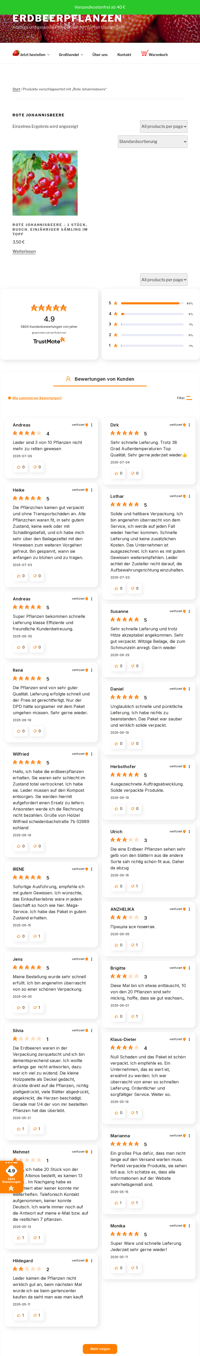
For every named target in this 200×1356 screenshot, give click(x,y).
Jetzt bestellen (32, 54)
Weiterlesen (24, 251)
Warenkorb (158, 54)
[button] (68, 378)
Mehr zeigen (100, 1349)
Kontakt (124, 54)
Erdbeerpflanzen (67, 18)
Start (16, 89)
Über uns (100, 54)
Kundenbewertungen (49, 327)
